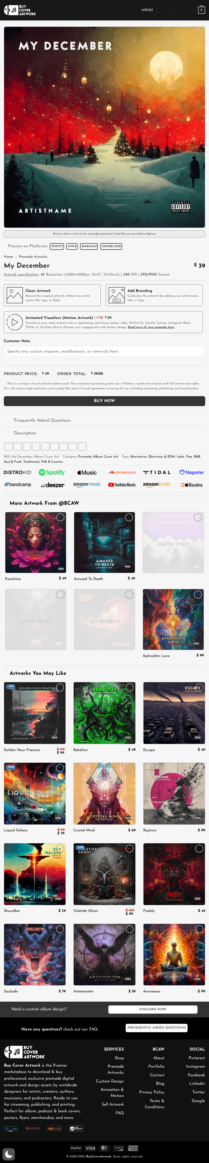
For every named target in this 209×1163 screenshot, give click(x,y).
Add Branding (139, 291)
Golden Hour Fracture (22, 750)
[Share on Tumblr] (73, 446)
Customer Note (17, 341)
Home (8, 257)
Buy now (104, 401)
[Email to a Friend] (45, 446)
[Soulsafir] (35, 954)
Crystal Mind (84, 830)
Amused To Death (88, 579)
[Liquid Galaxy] (35, 793)
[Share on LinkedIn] (63, 446)
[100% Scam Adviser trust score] (33, 1128)
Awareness (151, 991)
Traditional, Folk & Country (43, 461)
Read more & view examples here (151, 327)
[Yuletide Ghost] (104, 874)
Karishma (13, 579)
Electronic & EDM (162, 456)
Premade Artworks (33, 257)
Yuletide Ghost (85, 911)
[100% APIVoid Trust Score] (54, 1128)
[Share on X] (27, 446)
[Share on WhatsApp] (8, 446)
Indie (180, 456)
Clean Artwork (38, 291)
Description (25, 433)
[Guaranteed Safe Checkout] (76, 1128)
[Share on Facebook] (18, 446)
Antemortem (83, 991)
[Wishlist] (187, 10)
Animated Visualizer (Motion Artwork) (59, 318)
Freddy (149, 911)
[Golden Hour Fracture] (35, 713)
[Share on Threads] (36, 446)
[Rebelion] (104, 713)
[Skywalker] (35, 874)
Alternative (138, 456)
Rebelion (80, 750)
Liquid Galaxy (16, 830)
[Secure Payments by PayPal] (11, 1128)
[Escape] (174, 713)
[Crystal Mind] (104, 793)
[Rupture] (174, 793)
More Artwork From (44, 503)
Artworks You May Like (37, 673)
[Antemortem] (104, 954)
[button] (143, 10)
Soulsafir (11, 991)
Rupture (149, 830)
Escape (149, 750)
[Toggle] (9, 421)
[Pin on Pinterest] (54, 446)
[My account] (175, 10)
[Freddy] (174, 874)
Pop (189, 456)
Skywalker (12, 911)
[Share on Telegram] (82, 446)
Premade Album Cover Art (98, 456)
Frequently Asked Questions (42, 420)
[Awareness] (174, 954)
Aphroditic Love (156, 656)
